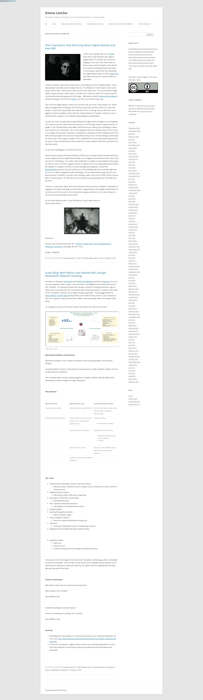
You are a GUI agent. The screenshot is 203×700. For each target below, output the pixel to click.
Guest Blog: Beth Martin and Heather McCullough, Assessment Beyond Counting (76, 274)
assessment (109, 667)
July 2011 (132, 339)
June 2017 (132, 216)
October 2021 (133, 159)
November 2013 (134, 294)
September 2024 (134, 131)
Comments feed (134, 401)
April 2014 (132, 283)
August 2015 (133, 252)
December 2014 (134, 266)
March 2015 (133, 263)
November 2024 (134, 128)
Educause (106, 281)
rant (100, 258)
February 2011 (134, 351)
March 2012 (133, 325)
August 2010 (133, 365)
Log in (131, 396)
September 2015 (134, 249)
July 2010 (132, 368)
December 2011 (134, 334)
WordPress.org (134, 404)
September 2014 (134, 272)
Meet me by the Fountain (146, 106)
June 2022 (132, 151)
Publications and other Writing (121, 24)
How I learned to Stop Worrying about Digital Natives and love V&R (80, 46)
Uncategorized (68, 258)
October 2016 (133, 227)
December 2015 (134, 247)
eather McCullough (84, 281)
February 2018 (134, 204)
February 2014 (134, 289)
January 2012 (133, 331)
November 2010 (134, 356)
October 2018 (133, 187)
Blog (54, 24)
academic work (98, 667)
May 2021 (132, 165)
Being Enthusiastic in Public (71, 24)
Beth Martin (68, 281)
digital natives (93, 258)
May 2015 (132, 258)
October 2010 (133, 359)
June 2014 (132, 280)
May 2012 (132, 323)
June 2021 (132, 162)
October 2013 (133, 297)
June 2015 (132, 255)
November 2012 (134, 314)
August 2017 (133, 213)
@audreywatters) (51, 169)
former (73, 99)
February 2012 (134, 328)
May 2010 (132, 373)
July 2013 (132, 303)
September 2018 (134, 190)
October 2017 (133, 210)
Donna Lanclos (56, 13)
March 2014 (133, 286)
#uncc (90, 667)
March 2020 (133, 170)
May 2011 (132, 342)
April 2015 (132, 261)
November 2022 (134, 145)
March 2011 (133, 348)
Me (46, 24)
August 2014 (133, 275)
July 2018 (132, 196)
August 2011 (133, 337)
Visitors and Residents (107, 96)
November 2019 (134, 176)
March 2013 (133, 308)
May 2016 (132, 238)
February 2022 (134, 156)
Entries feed (133, 399)
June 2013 (132, 306)
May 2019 (132, 182)
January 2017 (133, 224)
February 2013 (134, 311)
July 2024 (132, 134)
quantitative (63, 670)
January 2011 (133, 354)
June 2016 (132, 235)
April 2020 (132, 168)
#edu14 (85, 667)
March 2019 (133, 185)
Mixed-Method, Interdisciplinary (57, 295)
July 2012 (132, 320)
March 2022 (133, 154)
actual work (114, 74)
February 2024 (134, 137)
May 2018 (132, 201)
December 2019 (134, 173)
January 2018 (133, 207)
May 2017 (132, 218)
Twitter (111, 54)
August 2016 (133, 230)
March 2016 (133, 241)
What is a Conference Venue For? (140, 54)
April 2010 (132, 376)
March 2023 (133, 142)
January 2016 (133, 244)
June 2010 (132, 370)
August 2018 (133, 193)
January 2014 (133, 292)
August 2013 (133, 300)
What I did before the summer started (142, 57)
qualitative (55, 670)
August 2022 (133, 148)
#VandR (85, 258)
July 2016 (132, 232)
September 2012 (134, 317)
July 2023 (132, 139)
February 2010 (134, 382)
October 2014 (133, 269)
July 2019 (132, 179)
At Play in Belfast (144, 24)
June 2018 (132, 199)
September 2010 (134, 362)
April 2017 (132, 221)
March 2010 (133, 379)
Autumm (131, 108)
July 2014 (132, 278)
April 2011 (132, 345)
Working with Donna (95, 24)
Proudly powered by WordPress (55, 690)
